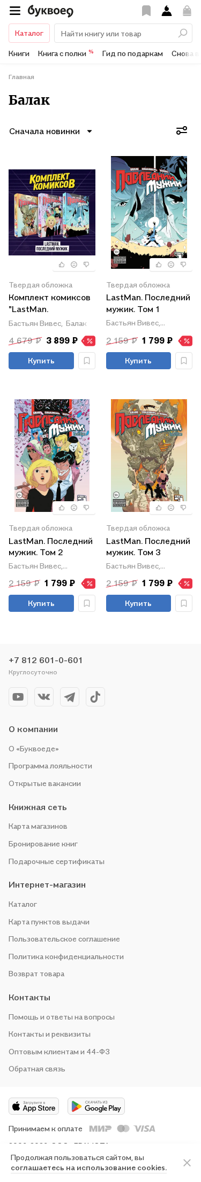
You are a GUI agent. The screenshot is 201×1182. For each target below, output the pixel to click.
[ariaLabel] (187, 1162)
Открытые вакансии (45, 783)
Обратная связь (37, 1068)
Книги (19, 53)
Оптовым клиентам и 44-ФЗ (59, 1051)
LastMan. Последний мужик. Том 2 (51, 546)
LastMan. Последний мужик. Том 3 (148, 546)
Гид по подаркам (132, 53)
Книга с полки (66, 53)
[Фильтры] (181, 130)
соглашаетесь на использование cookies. (89, 1167)
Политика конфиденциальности (66, 956)
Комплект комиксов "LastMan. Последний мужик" (50, 304)
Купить (41, 360)
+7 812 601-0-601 (46, 660)
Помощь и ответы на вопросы (62, 1016)
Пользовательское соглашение (64, 938)
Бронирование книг (43, 843)
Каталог (29, 32)
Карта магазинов (38, 825)
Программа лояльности (50, 765)
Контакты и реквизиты (50, 1033)
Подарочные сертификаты (57, 861)
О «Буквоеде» (34, 748)
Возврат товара (36, 973)
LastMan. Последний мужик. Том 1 (148, 303)
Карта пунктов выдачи (49, 921)
